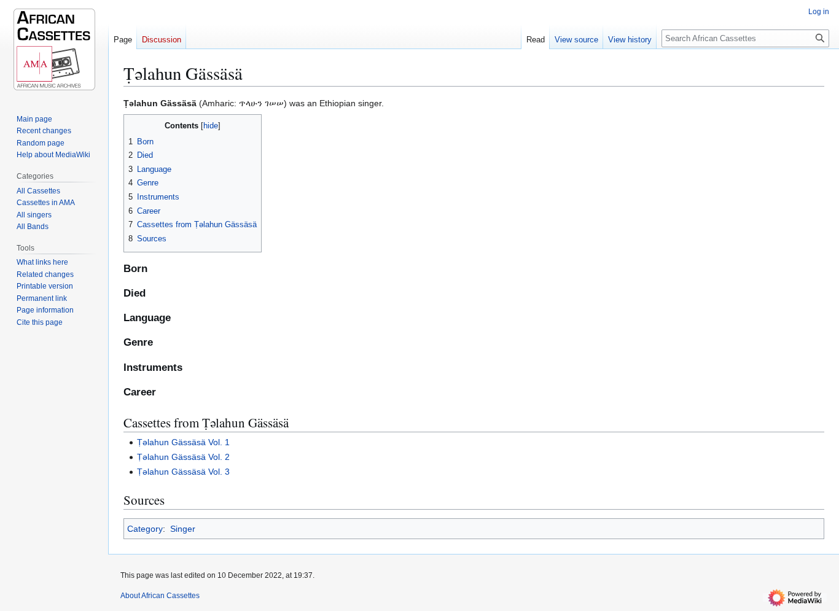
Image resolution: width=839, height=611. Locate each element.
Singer (182, 529)
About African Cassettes (160, 595)
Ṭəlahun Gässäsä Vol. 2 (183, 457)
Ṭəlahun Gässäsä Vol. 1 (183, 442)
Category (145, 529)
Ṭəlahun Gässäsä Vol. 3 (183, 472)
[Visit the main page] (54, 49)
